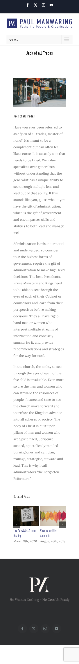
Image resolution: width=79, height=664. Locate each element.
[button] (16, 524)
